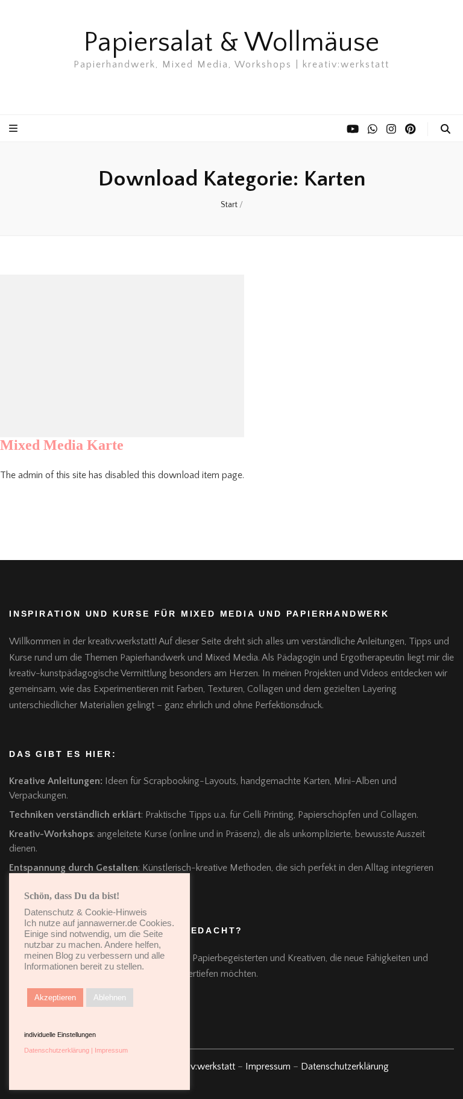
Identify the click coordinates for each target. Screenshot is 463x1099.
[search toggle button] (445, 129)
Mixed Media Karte (62, 445)
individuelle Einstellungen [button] (60, 1034)
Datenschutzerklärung (345, 1066)
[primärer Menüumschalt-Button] (14, 128)
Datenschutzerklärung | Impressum (76, 1050)
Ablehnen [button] (109, 997)
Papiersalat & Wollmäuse (231, 43)
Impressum (268, 1066)
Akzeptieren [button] (55, 997)
